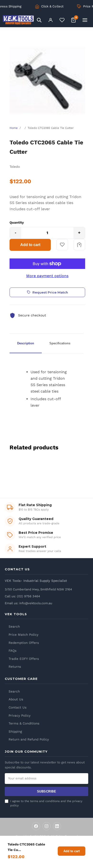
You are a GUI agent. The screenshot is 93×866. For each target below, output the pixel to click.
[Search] (39, 20)
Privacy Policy (20, 715)
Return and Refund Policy (29, 739)
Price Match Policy (23, 634)
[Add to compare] (79, 244)
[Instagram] (46, 826)
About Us (16, 699)
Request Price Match (50, 292)
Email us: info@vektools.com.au (28, 603)
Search (14, 626)
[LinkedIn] (57, 826)
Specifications (59, 343)
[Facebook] (36, 826)
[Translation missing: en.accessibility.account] (50, 20)
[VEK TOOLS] (18, 20)
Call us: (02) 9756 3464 (22, 596)
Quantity (17, 222)
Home (14, 128)
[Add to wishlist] (62, 244)
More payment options (47, 275)
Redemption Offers (24, 643)
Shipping (15, 731)
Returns (15, 666)
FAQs (12, 650)
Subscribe (46, 791)
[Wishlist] (62, 20)
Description (25, 343)
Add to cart (30, 245)
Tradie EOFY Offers (24, 659)
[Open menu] (85, 20)
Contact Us (17, 707)
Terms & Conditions (24, 723)
